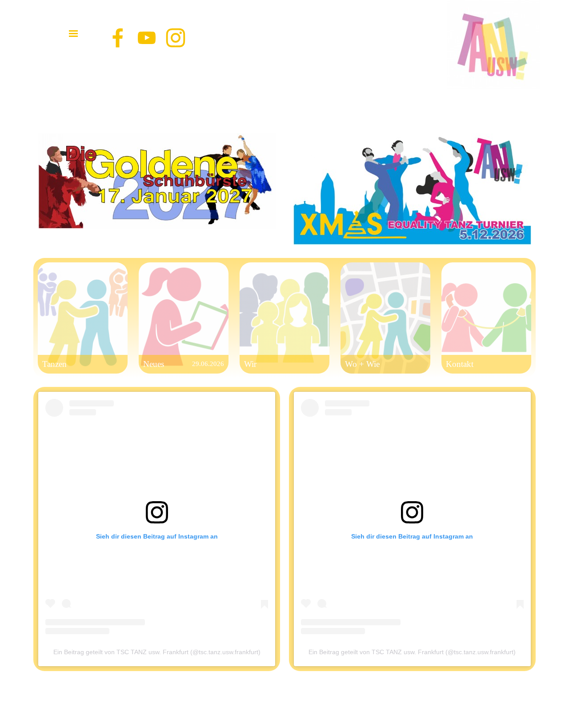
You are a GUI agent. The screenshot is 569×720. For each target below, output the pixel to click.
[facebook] (118, 38)
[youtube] (147, 38)
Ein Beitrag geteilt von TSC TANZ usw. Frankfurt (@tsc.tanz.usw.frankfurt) (412, 652)
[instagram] (175, 38)
